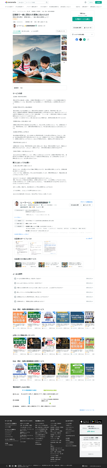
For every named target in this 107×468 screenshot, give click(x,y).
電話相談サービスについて (86, 410)
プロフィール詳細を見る (86, 201)
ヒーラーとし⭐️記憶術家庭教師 (34, 202)
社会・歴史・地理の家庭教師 (48, 11)
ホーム (14, 11)
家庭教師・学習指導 (36, 11)
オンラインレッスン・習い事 (24, 11)
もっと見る (88, 238)
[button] (82, 34)
